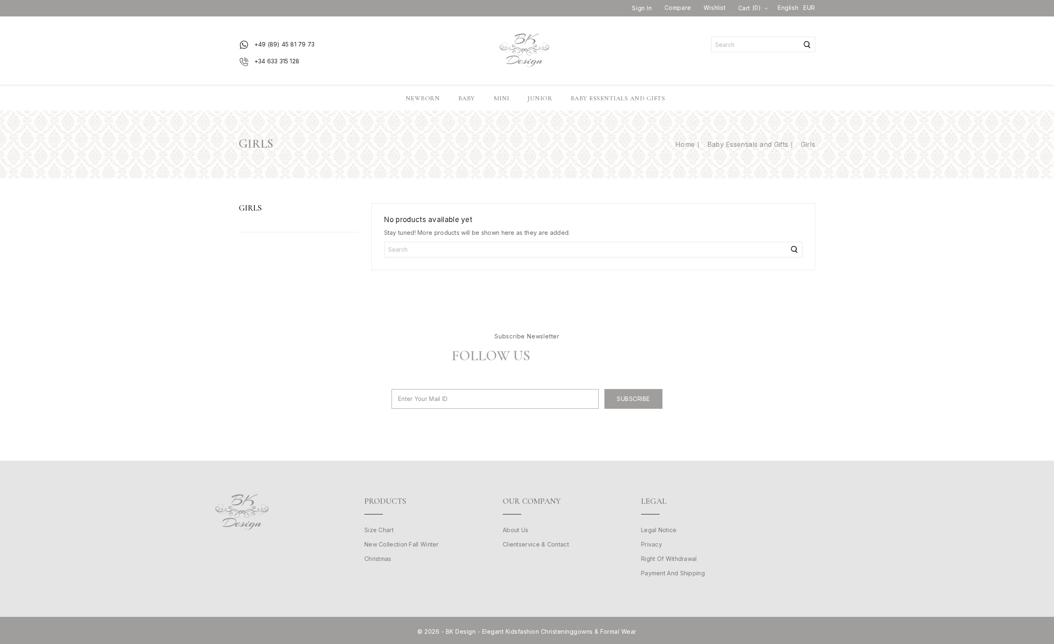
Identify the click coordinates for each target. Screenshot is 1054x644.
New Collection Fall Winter (401, 544)
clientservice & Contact (536, 544)
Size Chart (379, 529)
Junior (539, 98)
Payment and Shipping (673, 573)
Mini (501, 98)
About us (515, 529)
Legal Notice (659, 529)
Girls (250, 208)
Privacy (651, 544)
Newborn (423, 98)
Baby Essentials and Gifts (618, 98)
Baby (466, 98)
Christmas (378, 558)
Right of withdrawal (669, 558)
